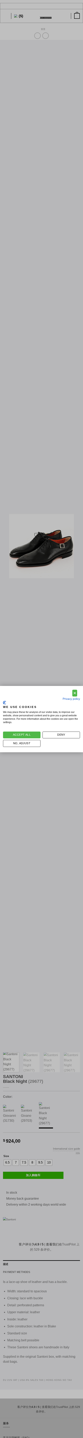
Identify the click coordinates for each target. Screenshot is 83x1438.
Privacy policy (71, 698)
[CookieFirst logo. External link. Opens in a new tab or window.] (4, 702)
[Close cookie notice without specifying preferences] (74, 693)
